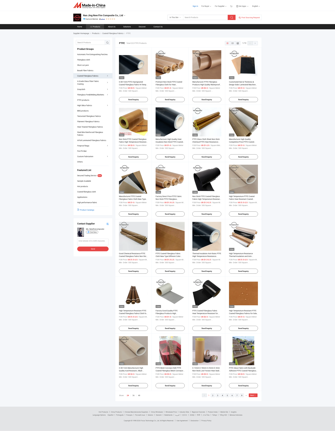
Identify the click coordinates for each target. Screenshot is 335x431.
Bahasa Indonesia (236, 415)
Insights (233, 412)
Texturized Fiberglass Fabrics (89, 116)
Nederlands (168, 415)
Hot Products (103, 412)
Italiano (150, 415)
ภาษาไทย (206, 415)
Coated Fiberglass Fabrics (87, 76)
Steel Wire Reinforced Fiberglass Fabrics (90, 133)
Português (120, 415)
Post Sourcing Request (250, 17)
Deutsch (159, 415)
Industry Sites (184, 412)
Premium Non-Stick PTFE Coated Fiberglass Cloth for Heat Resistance (169, 85)
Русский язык (140, 415)
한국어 (184, 415)
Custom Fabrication (85, 156)
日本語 (192, 415)
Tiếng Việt (223, 415)
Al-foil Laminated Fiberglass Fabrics (91, 140)
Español (110, 415)
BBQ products (83, 110)
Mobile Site (224, 412)
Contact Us (158, 26)
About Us (111, 26)
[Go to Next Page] (255, 43)
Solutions (127, 26)
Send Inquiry (133, 99)
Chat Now (93, 232)
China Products (116, 412)
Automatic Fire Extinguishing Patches (92, 54)
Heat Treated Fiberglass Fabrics (90, 127)
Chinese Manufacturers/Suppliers (136, 412)
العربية (177, 415)
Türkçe (214, 415)
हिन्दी (198, 415)
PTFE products (83, 100)
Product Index (213, 412)
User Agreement (182, 420)
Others (80, 161)
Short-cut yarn (83, 65)
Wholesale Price (171, 412)
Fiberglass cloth (83, 59)
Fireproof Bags (83, 145)
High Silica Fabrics (84, 105)
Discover (142, 26)
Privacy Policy (206, 420)
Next (252, 395)
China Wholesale (157, 412)
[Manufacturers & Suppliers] (90, 5)
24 (128, 395)
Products (96, 26)
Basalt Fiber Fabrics (85, 70)
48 (139, 395)
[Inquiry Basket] (231, 6)
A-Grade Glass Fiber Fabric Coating (88, 82)
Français (129, 415)
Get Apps (242, 6)
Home (79, 26)
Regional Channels (198, 412)
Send (93, 249)
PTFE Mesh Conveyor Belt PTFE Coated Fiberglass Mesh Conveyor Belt (169, 371)
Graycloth (81, 89)
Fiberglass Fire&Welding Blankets (90, 94)
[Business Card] (108, 224)
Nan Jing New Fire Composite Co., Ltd (103, 15)
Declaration (195, 420)
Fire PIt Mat (82, 151)
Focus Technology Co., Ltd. (150, 420)
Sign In (195, 6)
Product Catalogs (87, 210)
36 (133, 395)
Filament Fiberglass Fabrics (88, 121)
